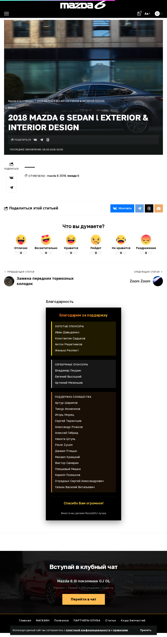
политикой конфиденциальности (88, 630)
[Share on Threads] (48, 139)
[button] (145, 630)
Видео (12, 107)
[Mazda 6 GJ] (83, 4)
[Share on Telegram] (41, 139)
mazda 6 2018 (56, 176)
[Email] (158, 208)
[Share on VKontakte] (35, 139)
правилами (120, 630)
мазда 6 (73, 176)
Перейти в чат (83, 599)
